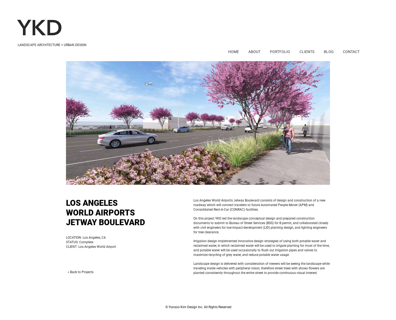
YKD (40, 30)
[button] (198, 123)
